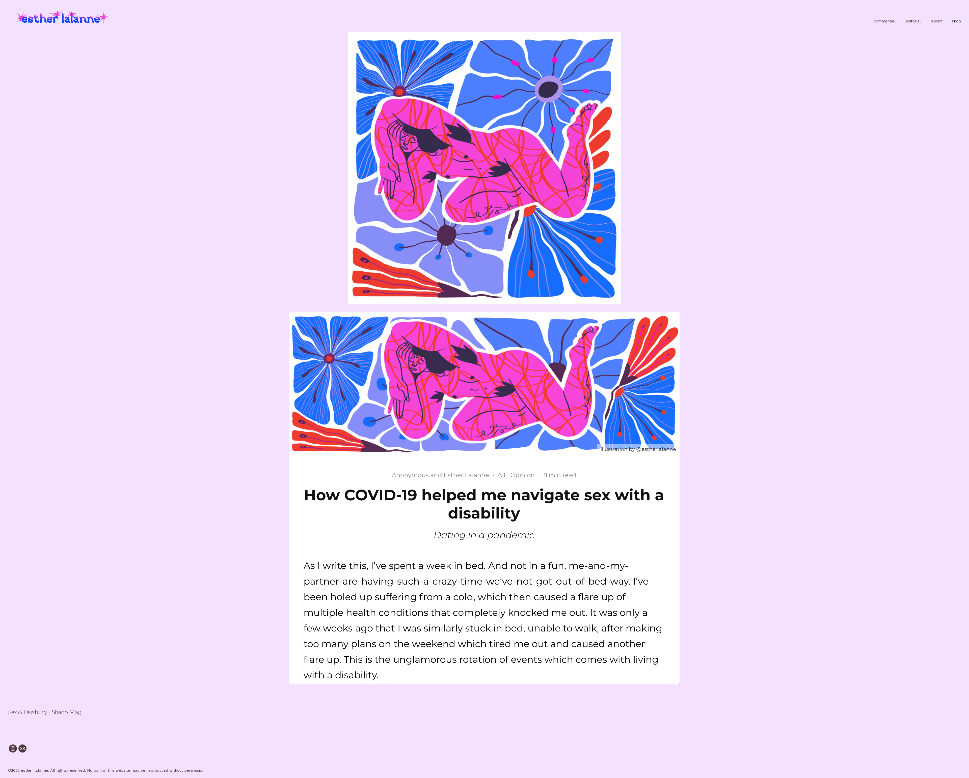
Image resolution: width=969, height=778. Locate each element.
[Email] (22, 748)
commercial (885, 21)
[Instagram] (13, 748)
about (936, 21)
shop (956, 21)
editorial (913, 21)
